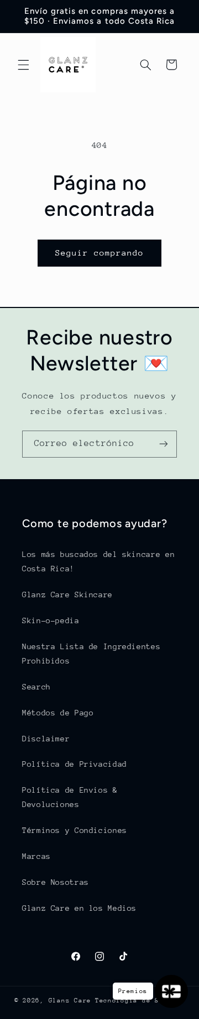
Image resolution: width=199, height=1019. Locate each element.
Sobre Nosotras (55, 882)
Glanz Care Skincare (67, 594)
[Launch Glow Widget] (171, 991)
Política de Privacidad (74, 764)
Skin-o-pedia (51, 620)
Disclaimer (46, 738)
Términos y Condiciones (74, 830)
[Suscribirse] (163, 444)
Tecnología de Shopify (140, 1000)
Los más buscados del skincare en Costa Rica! (98, 561)
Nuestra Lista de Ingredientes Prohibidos (91, 653)
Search (36, 686)
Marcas (36, 856)
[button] (23, 64)
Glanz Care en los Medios (79, 908)
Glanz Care (70, 1000)
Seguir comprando (99, 252)
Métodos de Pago (57, 712)
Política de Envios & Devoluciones (70, 797)
